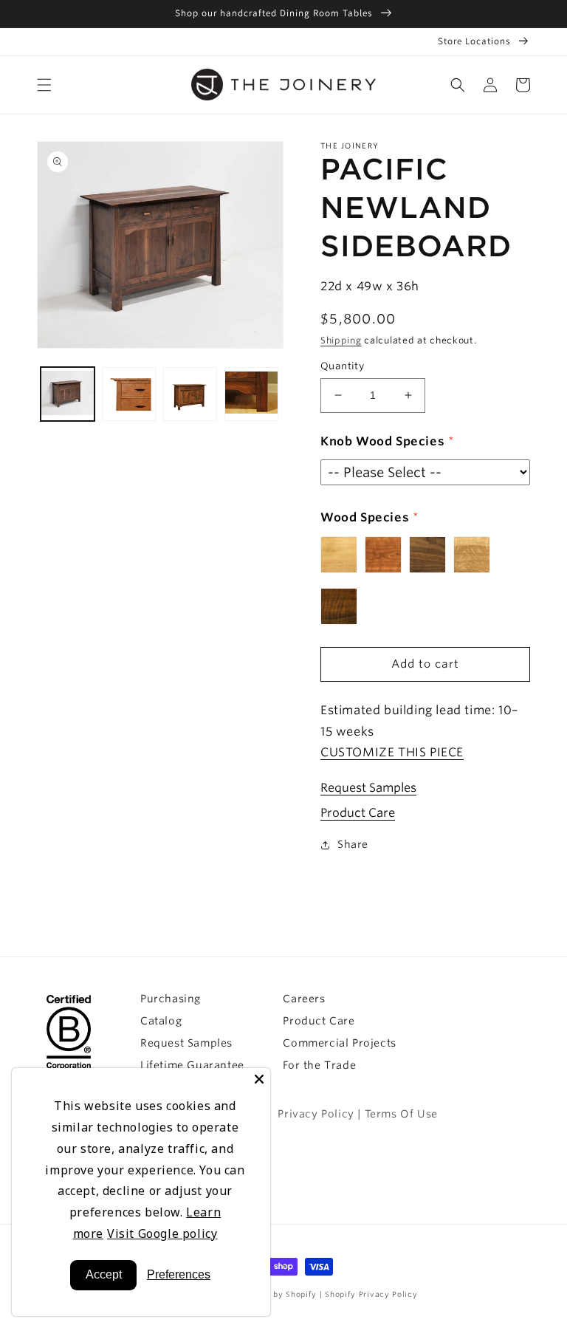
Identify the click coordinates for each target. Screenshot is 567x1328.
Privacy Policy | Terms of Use (357, 1114)
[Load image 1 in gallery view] (67, 394)
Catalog (161, 1021)
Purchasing (170, 998)
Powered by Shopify (277, 1294)
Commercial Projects (339, 1043)
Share (352, 844)
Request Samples (368, 788)
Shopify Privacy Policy (371, 1294)
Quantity (342, 366)
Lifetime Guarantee (192, 1065)
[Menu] (44, 85)
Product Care (357, 813)
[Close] (259, 1079)
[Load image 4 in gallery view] (251, 394)
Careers (304, 998)
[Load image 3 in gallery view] (190, 394)
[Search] (457, 85)
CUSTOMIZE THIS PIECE (392, 752)
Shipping (341, 340)
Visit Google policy (162, 1233)
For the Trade (319, 1065)
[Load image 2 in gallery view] (129, 394)
